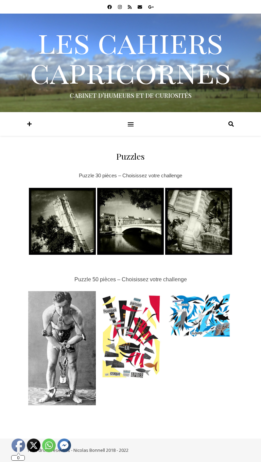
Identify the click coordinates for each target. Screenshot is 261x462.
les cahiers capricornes (130, 56)
